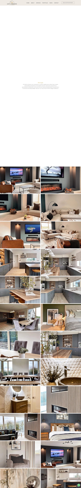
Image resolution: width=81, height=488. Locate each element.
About (32, 2)
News (51, 2)
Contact (56, 2)
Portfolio (45, 2)
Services (38, 2)
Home (27, 2)
